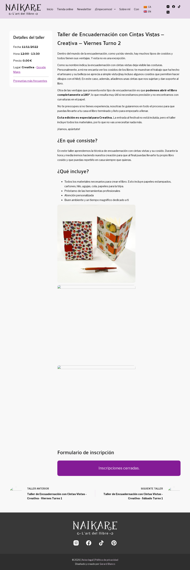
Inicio (50, 9)
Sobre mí (124, 9)
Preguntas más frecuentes (30, 81)
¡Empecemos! (103, 9)
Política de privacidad (106, 559)
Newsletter (84, 9)
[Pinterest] (114, 543)
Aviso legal (87, 559)
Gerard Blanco (107, 564)
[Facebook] (173, 6)
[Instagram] (168, 6)
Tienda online (65, 9)
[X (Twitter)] (168, 12)
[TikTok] (179, 6)
